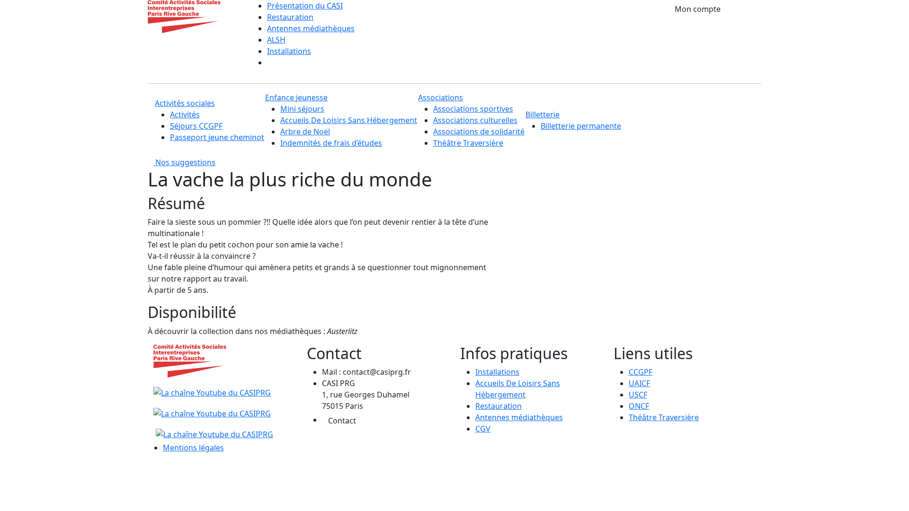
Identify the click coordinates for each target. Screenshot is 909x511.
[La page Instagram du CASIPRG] (213, 428)
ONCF (639, 406)
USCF (638, 394)
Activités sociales (185, 103)
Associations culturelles (475, 120)
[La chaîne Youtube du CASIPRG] (213, 387)
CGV (482, 428)
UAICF (639, 383)
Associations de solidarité (479, 131)
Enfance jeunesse (296, 97)
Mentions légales (193, 447)
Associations (440, 97)
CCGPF (640, 372)
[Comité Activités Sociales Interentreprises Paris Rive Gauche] (184, 15)
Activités (185, 114)
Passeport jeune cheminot (217, 137)
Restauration (290, 17)
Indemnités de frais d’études (331, 143)
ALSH (276, 40)
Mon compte (698, 9)
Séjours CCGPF (196, 126)
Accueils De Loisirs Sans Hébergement (348, 120)
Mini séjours (302, 109)
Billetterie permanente (581, 126)
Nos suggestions (184, 162)
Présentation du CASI (305, 5)
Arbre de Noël (305, 131)
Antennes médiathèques (311, 28)
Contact (342, 420)
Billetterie (543, 114)
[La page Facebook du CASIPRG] (212, 408)
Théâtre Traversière (468, 143)
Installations (289, 51)
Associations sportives (473, 109)
